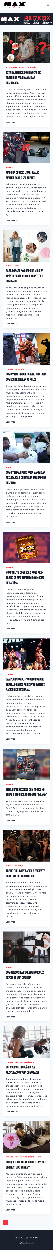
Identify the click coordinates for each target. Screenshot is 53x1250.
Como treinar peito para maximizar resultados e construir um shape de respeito (26, 478)
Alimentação (12, 67)
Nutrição (32, 67)
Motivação (19, 369)
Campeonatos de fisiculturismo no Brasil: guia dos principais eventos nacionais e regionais (25, 684)
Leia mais (12, 122)
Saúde (17, 266)
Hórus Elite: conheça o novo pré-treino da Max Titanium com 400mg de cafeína (25, 578)
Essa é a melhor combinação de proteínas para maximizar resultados (23, 78)
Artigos (22, 67)
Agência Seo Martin (26, 1243)
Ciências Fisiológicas (24, 1062)
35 (30, 1222)
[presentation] (26, 47)
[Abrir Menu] (47, 5)
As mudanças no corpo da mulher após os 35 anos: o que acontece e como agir (24, 276)
